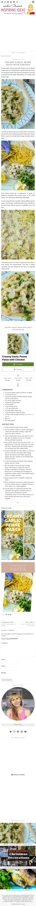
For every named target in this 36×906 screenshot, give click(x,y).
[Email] (14, 2)
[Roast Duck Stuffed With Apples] (18, 879)
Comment (4, 643)
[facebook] (18, 732)
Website (3, 673)
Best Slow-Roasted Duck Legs (28, 624)
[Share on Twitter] (8, 614)
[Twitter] (2, 2)
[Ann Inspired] (18, 7)
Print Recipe (18, 364)
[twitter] (11, 732)
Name (3, 659)
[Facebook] (11, 2)
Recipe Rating (5, 639)
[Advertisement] (18, 33)
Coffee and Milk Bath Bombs (8, 624)
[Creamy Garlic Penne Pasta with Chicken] (18, 833)
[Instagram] (5, 2)
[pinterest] (22, 732)
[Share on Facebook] (6, 614)
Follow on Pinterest (19, 774)
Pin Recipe (19, 369)
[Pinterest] (8, 2)
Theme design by (18, 904)
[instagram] (14, 732)
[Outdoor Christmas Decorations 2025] (18, 856)
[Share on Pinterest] (11, 614)
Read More (18, 724)
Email (3, 666)
